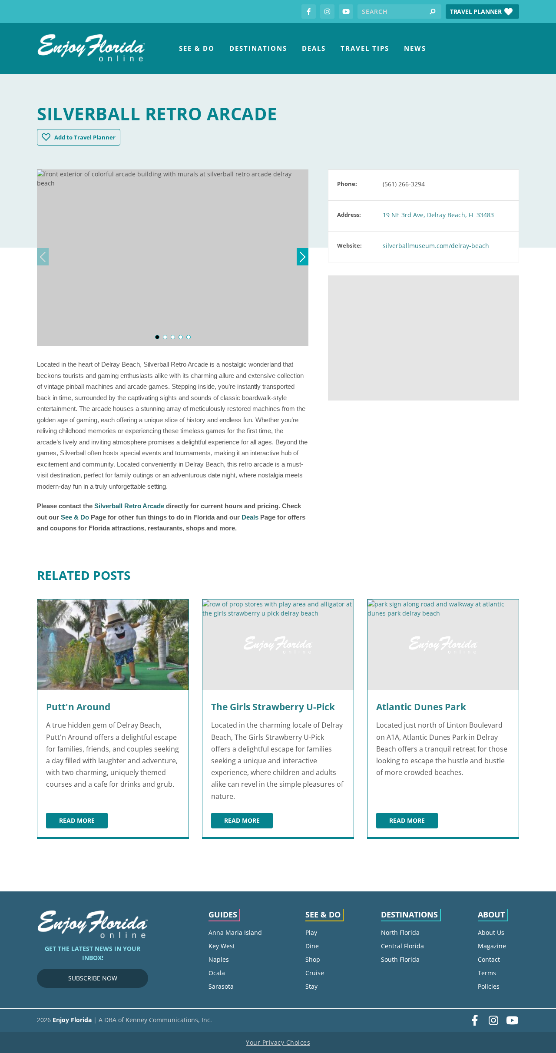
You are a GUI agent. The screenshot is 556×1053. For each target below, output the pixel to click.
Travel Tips (365, 48)
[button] (482, 11)
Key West (221, 946)
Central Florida (402, 946)
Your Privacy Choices (278, 1042)
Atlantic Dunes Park (421, 707)
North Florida (400, 932)
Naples (218, 959)
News (415, 48)
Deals (314, 48)
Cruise (314, 973)
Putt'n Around (78, 707)
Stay (311, 986)
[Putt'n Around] (113, 644)
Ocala (216, 973)
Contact (489, 959)
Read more (83, 822)
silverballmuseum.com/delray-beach (436, 246)
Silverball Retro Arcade (129, 506)
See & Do (197, 48)
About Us (491, 932)
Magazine (492, 946)
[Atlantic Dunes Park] (443, 644)
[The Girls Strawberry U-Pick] (278, 644)
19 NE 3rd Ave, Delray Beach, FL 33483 (438, 215)
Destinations (258, 48)
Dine (312, 946)
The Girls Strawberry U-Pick (273, 707)
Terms (487, 973)
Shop (312, 959)
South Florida (400, 959)
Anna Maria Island (235, 932)
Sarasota (221, 986)
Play (311, 932)
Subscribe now (92, 978)
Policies (489, 986)
